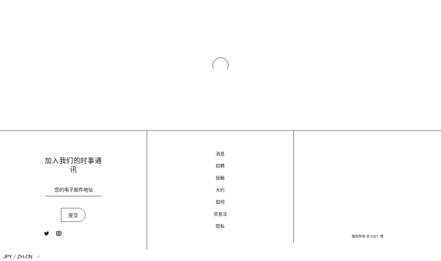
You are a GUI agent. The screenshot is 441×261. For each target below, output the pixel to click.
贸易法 (220, 214)
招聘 (220, 165)
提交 (73, 215)
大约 (220, 189)
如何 (220, 202)
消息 (220, 153)
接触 (220, 177)
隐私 (220, 226)
